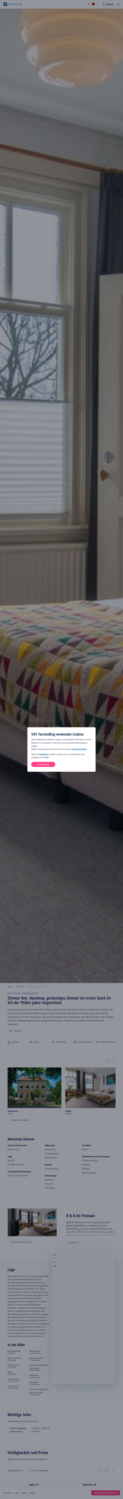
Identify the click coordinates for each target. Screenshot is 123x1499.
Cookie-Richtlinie (79, 749)
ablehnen (44, 754)
